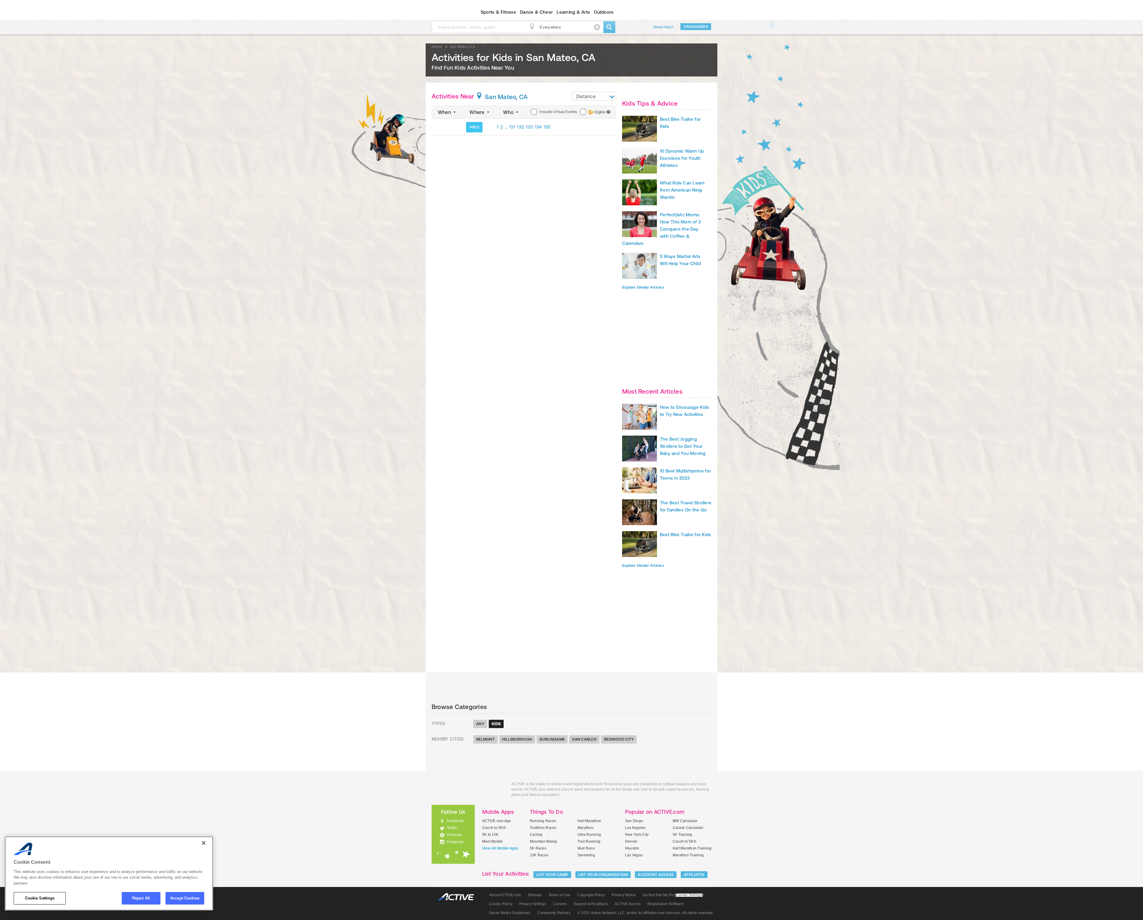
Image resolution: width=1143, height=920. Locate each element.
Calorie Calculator (688, 828)
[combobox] (594, 96)
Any (480, 724)
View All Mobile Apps (500, 848)
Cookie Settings (40, 898)
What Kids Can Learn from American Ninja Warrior (682, 190)
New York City (637, 835)
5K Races (538, 848)
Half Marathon (589, 821)
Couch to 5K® (494, 828)
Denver (631, 841)
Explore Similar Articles (643, 287)
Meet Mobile (492, 841)
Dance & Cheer (536, 12)
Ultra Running (589, 835)
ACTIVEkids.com (448, 12)
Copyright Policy (591, 895)
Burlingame (552, 739)
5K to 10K (490, 835)
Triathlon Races (543, 828)
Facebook (455, 821)
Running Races (543, 821)
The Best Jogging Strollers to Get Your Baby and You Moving (683, 446)
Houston (632, 848)
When (445, 112)
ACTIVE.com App (496, 821)
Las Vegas (634, 855)
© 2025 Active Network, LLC (601, 913)
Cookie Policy (500, 904)
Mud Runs (586, 848)
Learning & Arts (573, 12)
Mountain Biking (543, 841)
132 (520, 126)
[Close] (203, 842)
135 (547, 126)
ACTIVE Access (628, 904)
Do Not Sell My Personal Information (673, 895)
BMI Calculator (685, 821)
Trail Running (588, 841)
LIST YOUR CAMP (552, 874)
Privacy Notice (624, 895)
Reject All (141, 898)
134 (538, 126)
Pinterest (454, 835)
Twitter (452, 828)
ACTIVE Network (459, 897)
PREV (474, 127)
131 (512, 126)
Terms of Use (560, 895)
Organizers (695, 26)
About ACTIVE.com (505, 895)
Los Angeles (635, 828)
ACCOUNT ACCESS (656, 874)
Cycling (536, 835)
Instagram (455, 842)
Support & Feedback (591, 904)
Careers (560, 904)
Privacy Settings (532, 904)
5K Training (682, 835)
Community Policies (554, 913)
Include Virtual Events (558, 111)
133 (529, 126)
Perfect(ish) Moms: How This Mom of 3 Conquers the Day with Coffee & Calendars (661, 229)
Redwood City (619, 739)
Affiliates (694, 874)
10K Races (539, 855)
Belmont (485, 739)
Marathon (585, 828)
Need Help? (663, 27)
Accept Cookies (184, 898)
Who (509, 112)
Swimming (586, 855)
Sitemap (535, 895)
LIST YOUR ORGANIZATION (603, 874)
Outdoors (603, 12)
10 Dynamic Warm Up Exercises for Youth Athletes (682, 158)
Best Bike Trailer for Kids (685, 534)
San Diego (634, 821)
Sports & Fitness (498, 12)
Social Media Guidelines (509, 913)
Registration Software (665, 904)
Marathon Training (688, 855)
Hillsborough (517, 739)
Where (477, 112)
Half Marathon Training (692, 848)
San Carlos (584, 739)
